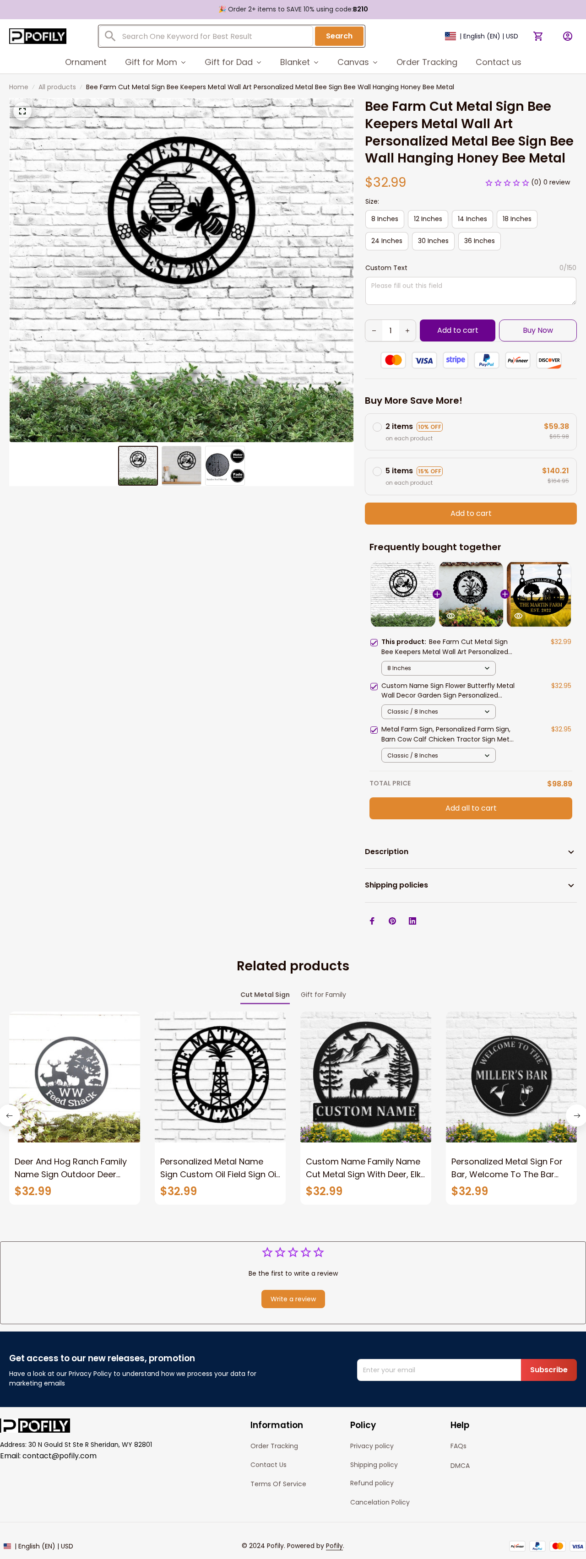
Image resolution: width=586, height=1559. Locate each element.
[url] (334, 1546)
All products (57, 87)
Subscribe (549, 1369)
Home (18, 87)
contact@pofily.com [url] (59, 1456)
